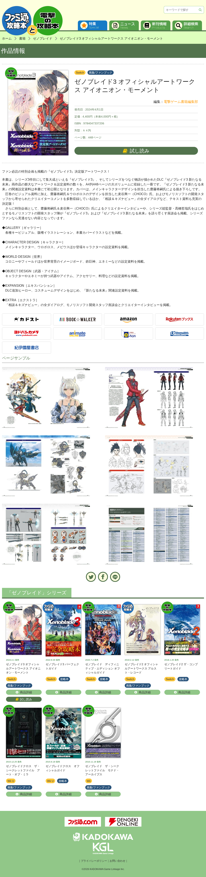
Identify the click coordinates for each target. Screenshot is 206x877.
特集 (92, 25)
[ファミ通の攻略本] (63, 630)
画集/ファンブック (100, 72)
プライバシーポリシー (94, 861)
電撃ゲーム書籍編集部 (181, 102)
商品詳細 (26, 692)
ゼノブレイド (42, 38)
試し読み (139, 151)
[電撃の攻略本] (24, 630)
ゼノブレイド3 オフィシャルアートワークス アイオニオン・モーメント (111, 38)
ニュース (124, 25)
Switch (80, 72)
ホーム (7, 38)
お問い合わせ (117, 861)
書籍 (22, 38)
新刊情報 (155, 25)
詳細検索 (187, 25)
